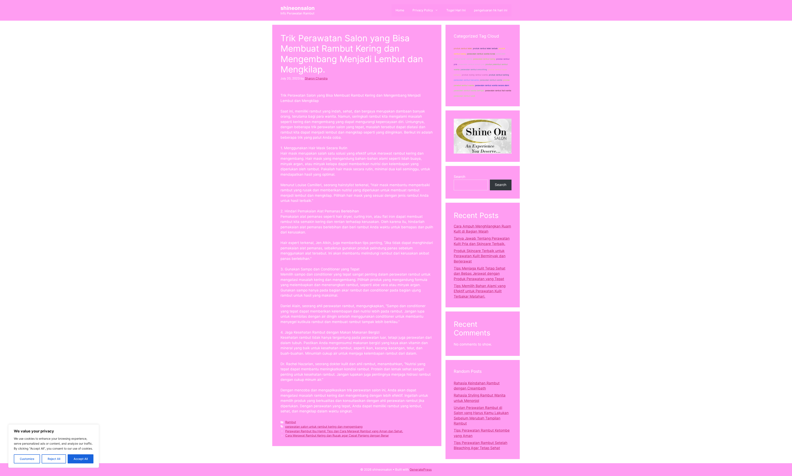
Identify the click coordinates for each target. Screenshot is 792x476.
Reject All (54, 459)
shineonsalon (297, 8)
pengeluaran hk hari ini (490, 10)
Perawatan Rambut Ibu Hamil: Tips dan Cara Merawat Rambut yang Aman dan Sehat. (344, 431)
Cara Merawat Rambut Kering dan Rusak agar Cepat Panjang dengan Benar (337, 435)
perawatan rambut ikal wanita (498, 90)
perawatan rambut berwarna (466, 80)
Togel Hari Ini (456, 10)
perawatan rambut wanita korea (481, 54)
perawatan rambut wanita (491, 80)
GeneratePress (421, 469)
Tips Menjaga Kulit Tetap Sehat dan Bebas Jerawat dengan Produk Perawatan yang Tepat (479, 273)
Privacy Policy (422, 10)
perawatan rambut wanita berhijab (469, 90)
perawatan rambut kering (484, 59)
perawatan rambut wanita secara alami (492, 85)
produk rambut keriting (499, 75)
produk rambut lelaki (463, 48)
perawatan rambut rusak (464, 96)
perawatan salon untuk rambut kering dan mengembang (324, 426)
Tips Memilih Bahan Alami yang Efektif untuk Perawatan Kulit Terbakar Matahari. (480, 291)
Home (400, 10)
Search (459, 177)
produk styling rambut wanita (475, 75)
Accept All (81, 459)
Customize (27, 459)
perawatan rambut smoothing (474, 69)
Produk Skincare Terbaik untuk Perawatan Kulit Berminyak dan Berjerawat (480, 256)
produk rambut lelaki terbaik (485, 48)
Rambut (290, 422)
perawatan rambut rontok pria (471, 64)
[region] (53, 446)
